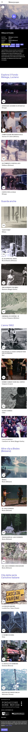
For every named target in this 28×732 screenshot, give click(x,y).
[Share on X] (5, 65)
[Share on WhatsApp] (7, 65)
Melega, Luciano (13, 37)
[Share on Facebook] (2, 65)
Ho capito (4, 729)
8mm (10, 39)
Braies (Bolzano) (13, 40)
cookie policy (8, 725)
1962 (10, 42)
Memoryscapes (14, 2)
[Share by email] (8, 65)
